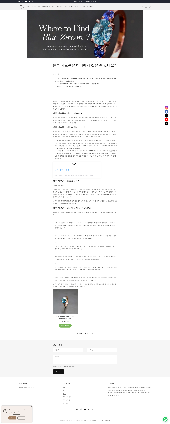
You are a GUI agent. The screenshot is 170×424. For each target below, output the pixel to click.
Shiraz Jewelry (66, 420)
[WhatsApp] (165, 419)
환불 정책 (66, 403)
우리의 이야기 (67, 397)
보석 (64, 390)
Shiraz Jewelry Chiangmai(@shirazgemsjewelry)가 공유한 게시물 (74, 175)
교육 (64, 394)
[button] (77, 6)
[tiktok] (166, 116)
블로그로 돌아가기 (86, 333)
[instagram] (166, 108)
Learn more (16, 414)
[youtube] (166, 119)
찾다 (64, 387)
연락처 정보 (107, 420)
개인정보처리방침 (91, 420)
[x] (166, 123)
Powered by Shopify (75, 420)
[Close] (31, 407)
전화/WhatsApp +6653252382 (27, 387)
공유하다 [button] (57, 74)
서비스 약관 (66, 400)
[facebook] (166, 112)
